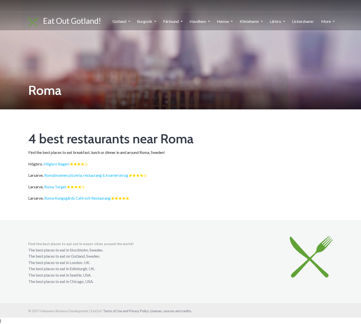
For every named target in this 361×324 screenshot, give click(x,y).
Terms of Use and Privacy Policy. (126, 311)
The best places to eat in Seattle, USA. (59, 275)
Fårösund (171, 21)
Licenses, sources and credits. (171, 311)
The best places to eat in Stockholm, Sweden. (65, 250)
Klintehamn (249, 21)
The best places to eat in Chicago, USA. (61, 281)
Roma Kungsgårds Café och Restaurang (77, 198)
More (326, 21)
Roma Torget (55, 186)
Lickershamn (302, 21)
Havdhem (198, 21)
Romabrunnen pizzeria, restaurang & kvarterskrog (86, 175)
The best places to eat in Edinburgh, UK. (61, 268)
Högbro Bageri (56, 164)
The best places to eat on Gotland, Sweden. (64, 256)
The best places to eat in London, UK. (59, 262)
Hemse (223, 21)
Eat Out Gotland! (70, 21)
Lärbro (275, 21)
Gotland (119, 21)
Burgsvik (144, 21)
